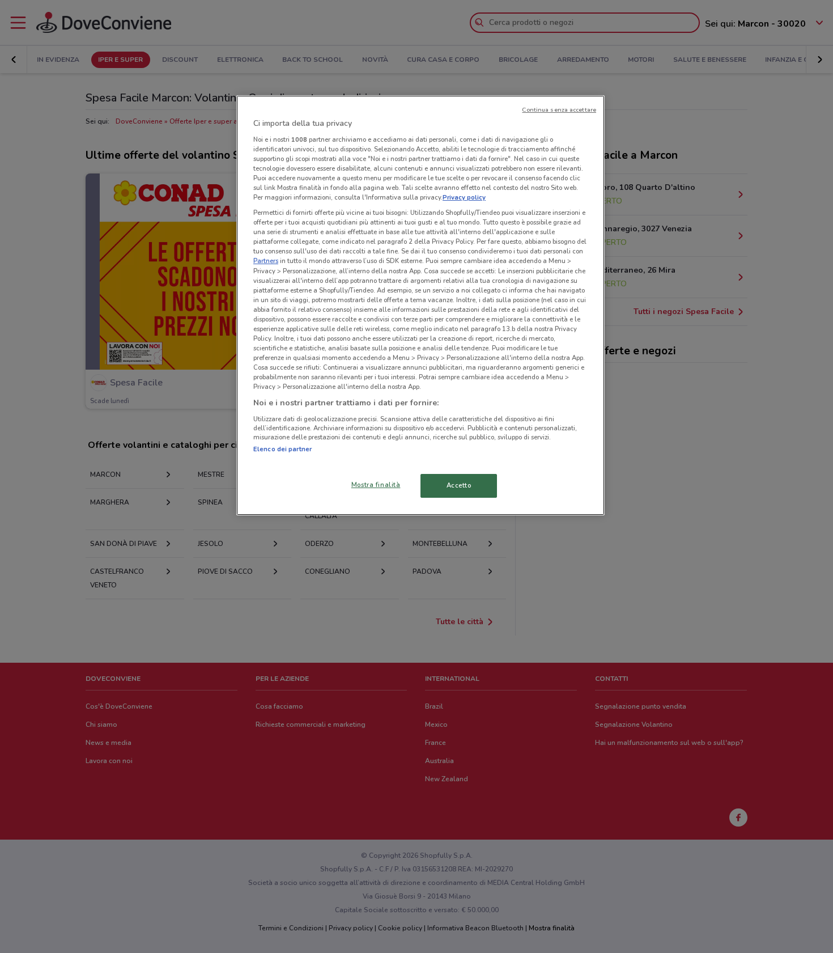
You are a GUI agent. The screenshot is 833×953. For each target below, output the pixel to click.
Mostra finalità (376, 484)
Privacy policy (464, 197)
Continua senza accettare (559, 109)
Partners (265, 260)
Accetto (459, 485)
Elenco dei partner (282, 449)
